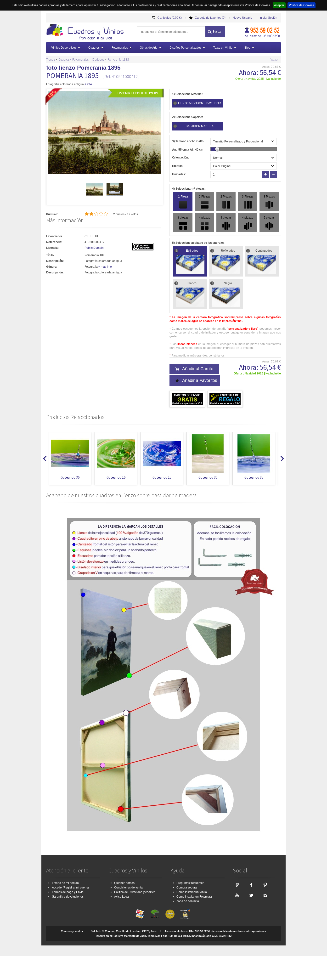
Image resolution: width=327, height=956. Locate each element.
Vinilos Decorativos (63, 47)
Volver (274, 59)
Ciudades (98, 59)
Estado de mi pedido (65, 883)
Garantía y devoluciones (68, 896)
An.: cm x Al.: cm (187, 149)
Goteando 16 (116, 477)
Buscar (217, 31)
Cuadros (94, 47)
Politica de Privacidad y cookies (134, 892)
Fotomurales (120, 47)
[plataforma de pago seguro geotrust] (185, 914)
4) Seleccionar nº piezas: (189, 188)
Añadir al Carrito (197, 368)
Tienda (50, 59)
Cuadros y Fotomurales (73, 59)
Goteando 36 (70, 477)
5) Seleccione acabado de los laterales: (199, 242)
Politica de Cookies (301, 5)
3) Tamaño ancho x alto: (188, 141)
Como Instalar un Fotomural (194, 896)
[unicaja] (155, 914)
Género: (51, 266)
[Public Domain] (142, 249)
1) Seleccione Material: (187, 94)
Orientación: (180, 157)
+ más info (105, 266)
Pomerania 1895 (118, 59)
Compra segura (186, 887)
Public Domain (94, 247)
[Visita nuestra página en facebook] (251, 885)
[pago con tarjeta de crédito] (140, 914)
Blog (247, 47)
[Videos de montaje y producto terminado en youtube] (237, 895)
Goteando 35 (253, 477)
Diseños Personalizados (185, 47)
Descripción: (55, 261)
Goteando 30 (207, 477)
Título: (50, 255)
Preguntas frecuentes (190, 883)
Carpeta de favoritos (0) (210, 17)
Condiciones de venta (128, 887)
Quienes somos (124, 883)
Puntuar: (52, 214)
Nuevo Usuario (242, 17)
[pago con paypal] (170, 914)
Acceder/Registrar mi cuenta (70, 887)
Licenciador (54, 236)
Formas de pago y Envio (68, 892)
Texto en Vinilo (222, 47)
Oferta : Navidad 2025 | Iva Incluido (258, 78)
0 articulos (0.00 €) (170, 17)
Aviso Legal (122, 896)
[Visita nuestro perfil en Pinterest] (265, 885)
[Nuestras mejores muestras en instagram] (265, 895)
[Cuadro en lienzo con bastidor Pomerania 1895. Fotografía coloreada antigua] (86, 32)
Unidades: (179, 174)
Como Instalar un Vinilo (191, 892)
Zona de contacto (187, 901)
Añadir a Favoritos (199, 380)
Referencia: (54, 242)
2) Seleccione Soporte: (187, 117)
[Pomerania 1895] (94, 196)
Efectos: (178, 166)
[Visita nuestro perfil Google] (237, 885)
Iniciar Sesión (268, 17)
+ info (88, 84)
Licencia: (52, 247)
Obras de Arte (149, 47)
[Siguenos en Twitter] (251, 895)
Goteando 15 (161, 477)
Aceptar (279, 5)
